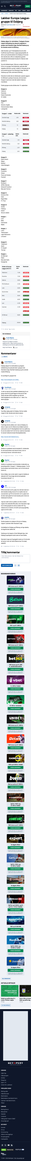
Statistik (3, 1114)
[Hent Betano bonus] (15, 738)
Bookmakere (4, 10)
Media (28, 10)
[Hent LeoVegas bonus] (15, 879)
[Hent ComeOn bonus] (15, 818)
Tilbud (2, 1103)
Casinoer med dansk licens (8, 1101)
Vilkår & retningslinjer (7, 1134)
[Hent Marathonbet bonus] (15, 920)
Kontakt (3, 1127)
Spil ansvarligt (5, 1)
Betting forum (5, 1109)
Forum (23, 10)
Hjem (2, 13)
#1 (1, 383)
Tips (16, 10)
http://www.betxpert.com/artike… (10, 380)
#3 (1, 416)
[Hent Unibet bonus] (15, 719)
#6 (1, 481)
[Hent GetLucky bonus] (15, 858)
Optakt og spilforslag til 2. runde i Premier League (8, 999)
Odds (19, 10)
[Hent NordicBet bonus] (15, 940)
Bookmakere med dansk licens (9, 1098)
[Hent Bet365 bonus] (15, 658)
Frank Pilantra (9, 24)
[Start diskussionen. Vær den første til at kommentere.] (15, 558)
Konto (27, 6)
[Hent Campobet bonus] (15, 619)
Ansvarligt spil (5, 1121)
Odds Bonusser (5, 1094)
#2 (1, 402)
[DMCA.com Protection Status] (7, 1149)
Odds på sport (4, 1076)
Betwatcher (4, 1112)
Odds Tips (3, 1073)
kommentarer (26, 25)
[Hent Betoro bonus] (15, 638)
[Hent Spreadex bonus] (15, 899)
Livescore (3, 1116)
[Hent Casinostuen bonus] (15, 797)
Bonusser (11, 10)
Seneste (5, 356)
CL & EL (13, 329)
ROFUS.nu (15, 1)
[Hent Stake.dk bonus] (15, 699)
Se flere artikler (6, 1005)
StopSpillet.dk (7, 2)
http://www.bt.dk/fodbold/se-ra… (10, 437)
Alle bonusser (6, 978)
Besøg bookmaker (15, 589)
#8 (1, 546)
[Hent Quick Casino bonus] (15, 580)
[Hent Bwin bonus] (15, 778)
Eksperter (3, 1080)
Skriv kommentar (7, 565)
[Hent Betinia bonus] (15, 599)
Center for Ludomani (6, 1085)
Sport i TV (3, 1082)
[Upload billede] (18, 565)
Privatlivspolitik (5, 1137)
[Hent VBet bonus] (15, 679)
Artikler (6, 13)
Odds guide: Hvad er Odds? (8, 1119)
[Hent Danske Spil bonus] (15, 961)
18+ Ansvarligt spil (19, 1158)
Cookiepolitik (4, 1139)
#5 (1, 455)
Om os (2, 1130)
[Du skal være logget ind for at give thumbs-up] (2, 329)
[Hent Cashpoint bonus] (15, 758)
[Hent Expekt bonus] (15, 838)
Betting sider (4, 1091)
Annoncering (4, 1132)
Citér (21, 383)
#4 (1, 440)
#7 (1, 512)
